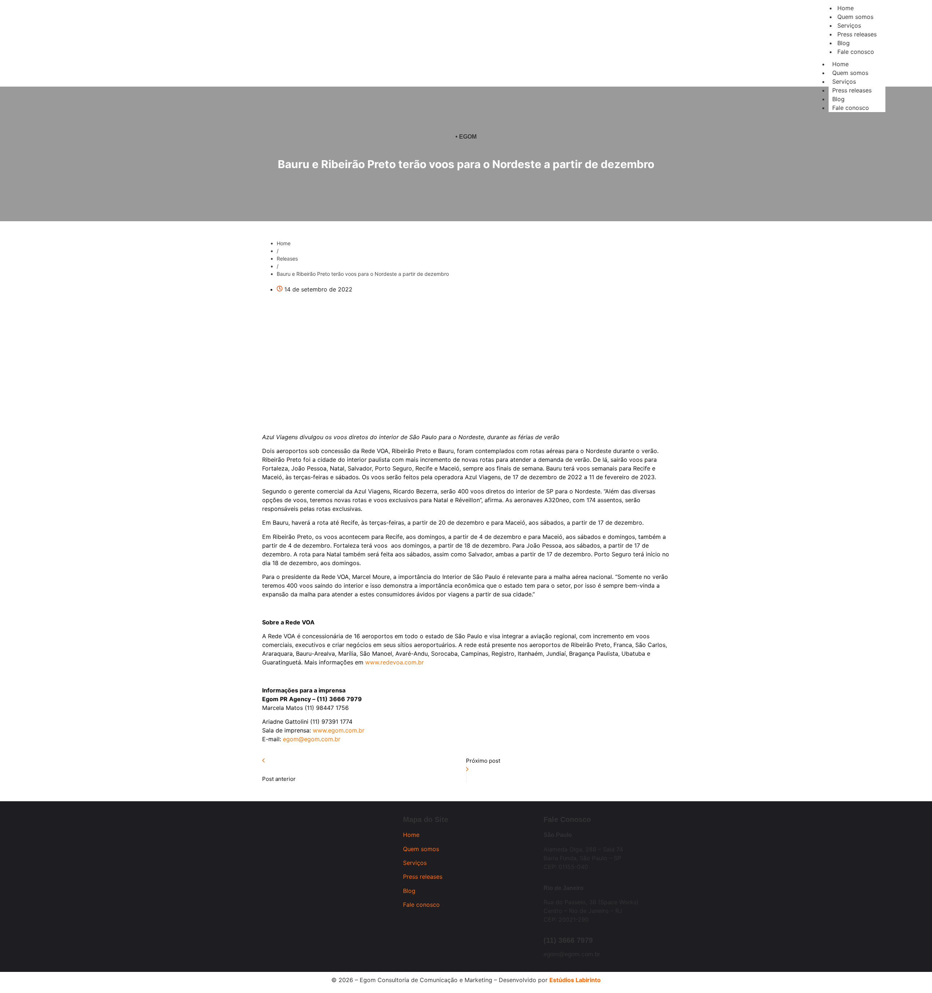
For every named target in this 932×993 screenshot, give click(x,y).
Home (840, 64)
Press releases (852, 90)
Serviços (844, 81)
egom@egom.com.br (572, 954)
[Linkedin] (194, 58)
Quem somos (850, 72)
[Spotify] (214, 58)
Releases (287, 258)
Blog (838, 99)
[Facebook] (174, 58)
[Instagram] (154, 58)
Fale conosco (850, 107)
